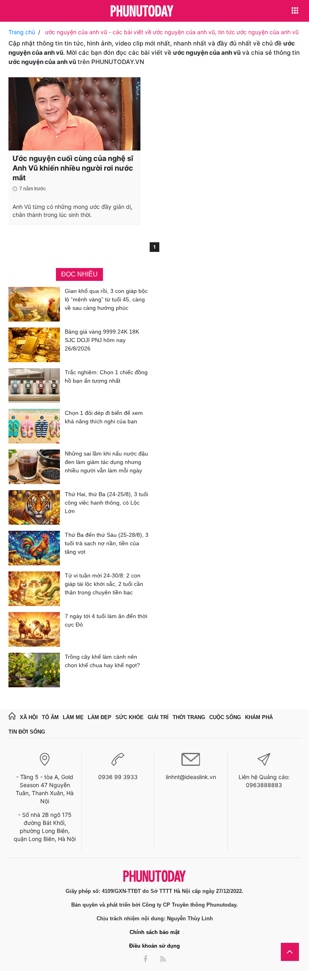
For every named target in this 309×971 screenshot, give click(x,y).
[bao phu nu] (142, 11)
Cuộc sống (225, 717)
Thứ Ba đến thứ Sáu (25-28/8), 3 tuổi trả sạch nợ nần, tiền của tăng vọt (106, 543)
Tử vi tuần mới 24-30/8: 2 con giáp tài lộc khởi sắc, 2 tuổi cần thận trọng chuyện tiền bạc (104, 584)
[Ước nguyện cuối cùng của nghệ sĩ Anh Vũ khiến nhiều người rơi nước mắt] (74, 113)
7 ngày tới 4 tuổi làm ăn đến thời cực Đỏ (106, 620)
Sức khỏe (129, 717)
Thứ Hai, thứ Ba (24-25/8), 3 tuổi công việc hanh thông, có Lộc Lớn (106, 502)
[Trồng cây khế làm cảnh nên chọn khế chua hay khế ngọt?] (34, 670)
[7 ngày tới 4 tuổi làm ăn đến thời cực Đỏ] (34, 629)
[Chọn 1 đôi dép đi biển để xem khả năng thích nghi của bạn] (34, 426)
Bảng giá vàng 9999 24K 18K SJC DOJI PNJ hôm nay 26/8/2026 (102, 340)
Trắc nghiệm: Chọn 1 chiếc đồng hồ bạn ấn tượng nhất (106, 376)
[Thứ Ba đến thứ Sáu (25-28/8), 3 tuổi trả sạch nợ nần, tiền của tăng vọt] (34, 548)
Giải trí (158, 717)
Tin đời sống (26, 732)
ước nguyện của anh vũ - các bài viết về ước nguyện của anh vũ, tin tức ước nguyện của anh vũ (172, 32)
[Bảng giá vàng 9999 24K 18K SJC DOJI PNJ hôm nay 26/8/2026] (34, 345)
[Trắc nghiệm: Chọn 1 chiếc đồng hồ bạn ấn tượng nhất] (34, 385)
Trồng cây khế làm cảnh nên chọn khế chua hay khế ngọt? (102, 661)
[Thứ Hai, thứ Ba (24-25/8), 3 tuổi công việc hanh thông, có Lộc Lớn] (34, 507)
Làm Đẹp (99, 717)
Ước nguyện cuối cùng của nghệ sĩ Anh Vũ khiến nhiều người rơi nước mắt (72, 168)
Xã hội (29, 717)
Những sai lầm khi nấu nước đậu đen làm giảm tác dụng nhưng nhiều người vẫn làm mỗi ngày (106, 462)
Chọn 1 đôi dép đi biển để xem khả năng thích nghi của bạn (104, 417)
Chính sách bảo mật (154, 932)
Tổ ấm (50, 717)
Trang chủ (21, 32)
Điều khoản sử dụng (154, 946)
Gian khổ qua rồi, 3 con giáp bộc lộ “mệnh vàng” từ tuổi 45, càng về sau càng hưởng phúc (106, 299)
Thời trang (189, 717)
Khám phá (259, 717)
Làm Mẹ (73, 717)
